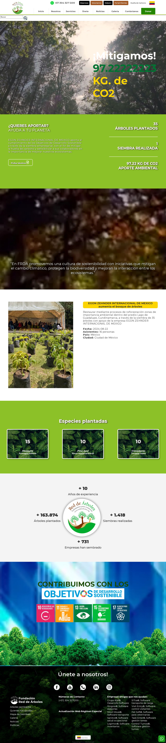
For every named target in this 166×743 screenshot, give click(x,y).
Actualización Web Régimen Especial (80, 711)
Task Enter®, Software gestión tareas (144, 719)
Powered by (76, 742)
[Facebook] (57, 689)
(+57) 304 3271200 (69, 700)
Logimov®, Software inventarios (118, 725)
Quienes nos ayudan (21, 710)
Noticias (14, 721)
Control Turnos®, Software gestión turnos (141, 726)
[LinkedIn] (96, 689)
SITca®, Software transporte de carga (142, 701)
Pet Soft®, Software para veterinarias (142, 713)
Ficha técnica (18, 163)
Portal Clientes (121, 3)
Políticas (14, 725)
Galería (14, 718)
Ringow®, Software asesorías (117, 707)
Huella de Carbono (138, 3)
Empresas (84, 3)
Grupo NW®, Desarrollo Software (118, 701)
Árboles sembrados (20, 707)
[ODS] (83, 598)
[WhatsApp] (83, 689)
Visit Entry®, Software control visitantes (143, 707)
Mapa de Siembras (20, 714)
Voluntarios (96, 3)
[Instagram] (109, 689)
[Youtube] (70, 689)
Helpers (108, 3)
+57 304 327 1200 (65, 3)
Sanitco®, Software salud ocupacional (117, 719)
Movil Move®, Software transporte (118, 713)
